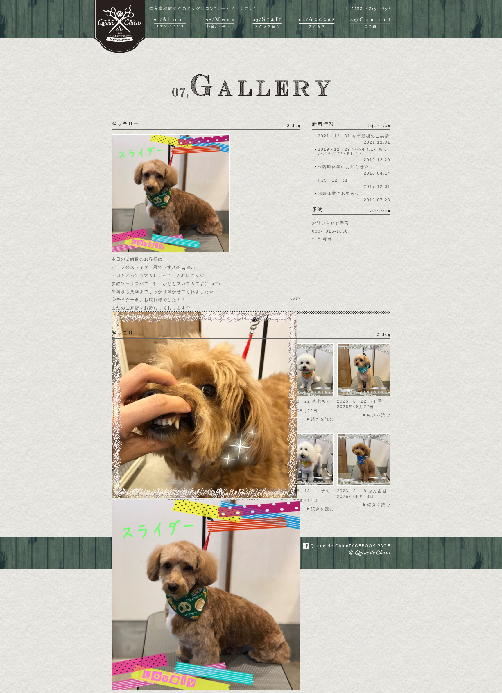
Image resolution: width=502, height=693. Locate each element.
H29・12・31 (335, 180)
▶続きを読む (320, 419)
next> (293, 298)
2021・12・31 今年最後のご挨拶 (353, 136)
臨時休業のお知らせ (339, 193)
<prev (118, 298)
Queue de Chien (349, 545)
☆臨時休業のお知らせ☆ (343, 166)
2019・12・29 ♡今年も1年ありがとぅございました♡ (353, 151)
